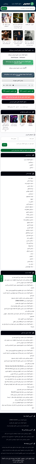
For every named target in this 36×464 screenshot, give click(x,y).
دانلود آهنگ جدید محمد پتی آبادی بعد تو (22, 277)
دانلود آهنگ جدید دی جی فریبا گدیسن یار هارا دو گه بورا (19, 382)
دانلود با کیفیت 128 (8, 91)
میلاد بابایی (30, 186)
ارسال (4, 145)
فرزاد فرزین (30, 228)
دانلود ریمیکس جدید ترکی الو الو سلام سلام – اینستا (20, 397)
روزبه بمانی (30, 181)
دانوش (31, 256)
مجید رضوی (30, 222)
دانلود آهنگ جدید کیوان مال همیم (24, 303)
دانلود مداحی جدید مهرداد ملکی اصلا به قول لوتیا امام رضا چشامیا (18, 447)
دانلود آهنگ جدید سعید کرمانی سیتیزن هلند (22, 395)
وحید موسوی (29, 196)
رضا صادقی (30, 189)
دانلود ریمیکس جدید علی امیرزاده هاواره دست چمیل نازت (18, 280)
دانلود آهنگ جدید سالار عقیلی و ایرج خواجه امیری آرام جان (18, 376)
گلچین (31, 165)
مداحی (31, 167)
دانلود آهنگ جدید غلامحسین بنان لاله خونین (21, 374)
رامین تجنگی (30, 251)
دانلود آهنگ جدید (16, 4)
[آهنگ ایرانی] (28, 3)
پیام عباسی (30, 261)
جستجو (4, 8)
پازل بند (31, 264)
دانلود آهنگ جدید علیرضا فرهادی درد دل (23, 402)
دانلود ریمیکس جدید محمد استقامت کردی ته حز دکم (18, 433)
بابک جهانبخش (29, 267)
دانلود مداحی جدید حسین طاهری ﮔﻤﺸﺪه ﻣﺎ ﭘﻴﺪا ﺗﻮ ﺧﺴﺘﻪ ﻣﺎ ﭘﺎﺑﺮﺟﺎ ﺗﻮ (18, 453)
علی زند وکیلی (29, 230)
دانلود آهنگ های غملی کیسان (18, 102)
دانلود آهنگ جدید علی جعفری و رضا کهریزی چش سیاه (19, 290)
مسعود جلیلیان (29, 207)
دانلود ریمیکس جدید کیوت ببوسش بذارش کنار (18, 439)
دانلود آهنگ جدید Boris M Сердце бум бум (22, 392)
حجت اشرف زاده (29, 183)
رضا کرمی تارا (30, 243)
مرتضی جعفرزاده (29, 209)
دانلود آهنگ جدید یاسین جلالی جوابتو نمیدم (22, 306)
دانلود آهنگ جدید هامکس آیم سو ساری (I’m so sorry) (19, 368)
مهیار (31, 199)
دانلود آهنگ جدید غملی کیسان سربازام (20, 50)
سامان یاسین (29, 241)
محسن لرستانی (29, 217)
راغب (31, 254)
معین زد (31, 202)
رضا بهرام (30, 246)
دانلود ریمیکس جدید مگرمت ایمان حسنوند (22, 298)
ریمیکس (6, 4)
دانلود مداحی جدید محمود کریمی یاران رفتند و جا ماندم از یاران (18, 450)
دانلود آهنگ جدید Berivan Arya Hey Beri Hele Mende (19, 366)
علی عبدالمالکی (29, 233)
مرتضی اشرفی (29, 212)
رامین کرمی (30, 248)
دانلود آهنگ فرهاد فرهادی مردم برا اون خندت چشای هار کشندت (18, 75)
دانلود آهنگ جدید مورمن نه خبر (25, 282)
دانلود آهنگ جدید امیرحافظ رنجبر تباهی (23, 321)
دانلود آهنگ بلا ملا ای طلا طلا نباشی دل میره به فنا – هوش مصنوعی (18, 62)
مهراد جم (30, 178)
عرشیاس (31, 194)
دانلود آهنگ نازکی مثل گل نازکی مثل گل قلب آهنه (18, 97)
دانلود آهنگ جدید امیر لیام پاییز (25, 389)
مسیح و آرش (29, 204)
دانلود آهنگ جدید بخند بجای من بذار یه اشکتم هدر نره (19, 379)
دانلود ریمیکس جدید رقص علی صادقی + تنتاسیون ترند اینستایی (18, 436)
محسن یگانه (30, 215)
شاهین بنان (30, 238)
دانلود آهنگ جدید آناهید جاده (25, 319)
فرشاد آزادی (30, 225)
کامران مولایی (29, 191)
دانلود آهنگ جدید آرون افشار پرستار (24, 400)
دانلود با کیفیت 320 (25, 91)
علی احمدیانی (29, 235)
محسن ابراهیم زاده (28, 220)
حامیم (31, 259)
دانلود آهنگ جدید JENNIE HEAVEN (24, 301)
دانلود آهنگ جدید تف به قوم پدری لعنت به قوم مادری (19, 371)
